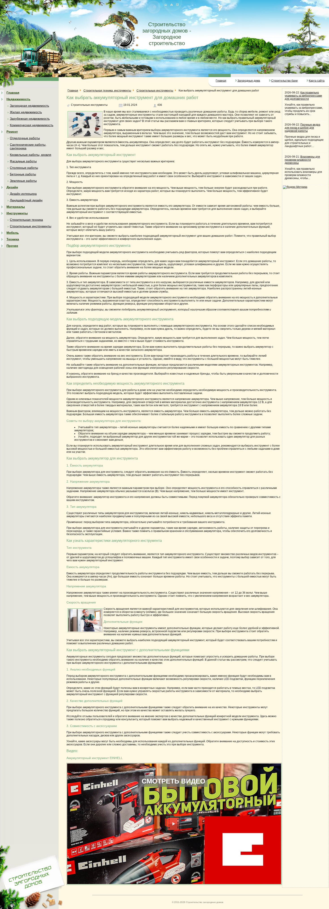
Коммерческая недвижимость (31, 125)
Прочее (12, 245)
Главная (221, 80)
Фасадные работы (23, 161)
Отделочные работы (25, 138)
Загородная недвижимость (29, 105)
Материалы (15, 206)
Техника (12, 239)
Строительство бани (284, 80)
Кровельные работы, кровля (30, 154)
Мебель (12, 232)
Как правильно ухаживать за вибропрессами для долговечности (303, 95)
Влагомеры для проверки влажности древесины (302, 160)
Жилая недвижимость (26, 112)
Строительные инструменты (30, 226)
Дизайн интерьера (23, 193)
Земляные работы (23, 180)
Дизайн (12, 187)
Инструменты (17, 213)
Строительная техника (26, 219)
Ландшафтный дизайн (26, 200)
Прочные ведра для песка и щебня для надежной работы (302, 127)
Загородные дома (248, 80)
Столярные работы (24, 167)
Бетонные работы (23, 174)
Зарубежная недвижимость (30, 118)
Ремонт (12, 131)
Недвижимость (18, 99)
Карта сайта (317, 80)
